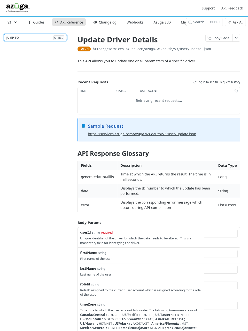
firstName (88, 252)
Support (208, 8)
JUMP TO (34, 38)
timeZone (88, 304)
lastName (88, 268)
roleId (85, 284)
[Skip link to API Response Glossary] (74, 153)
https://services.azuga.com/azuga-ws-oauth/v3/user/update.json (142, 133)
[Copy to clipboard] (216, 49)
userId (85, 232)
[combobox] (221, 233)
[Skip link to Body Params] (74, 222)
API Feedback (232, 8)
